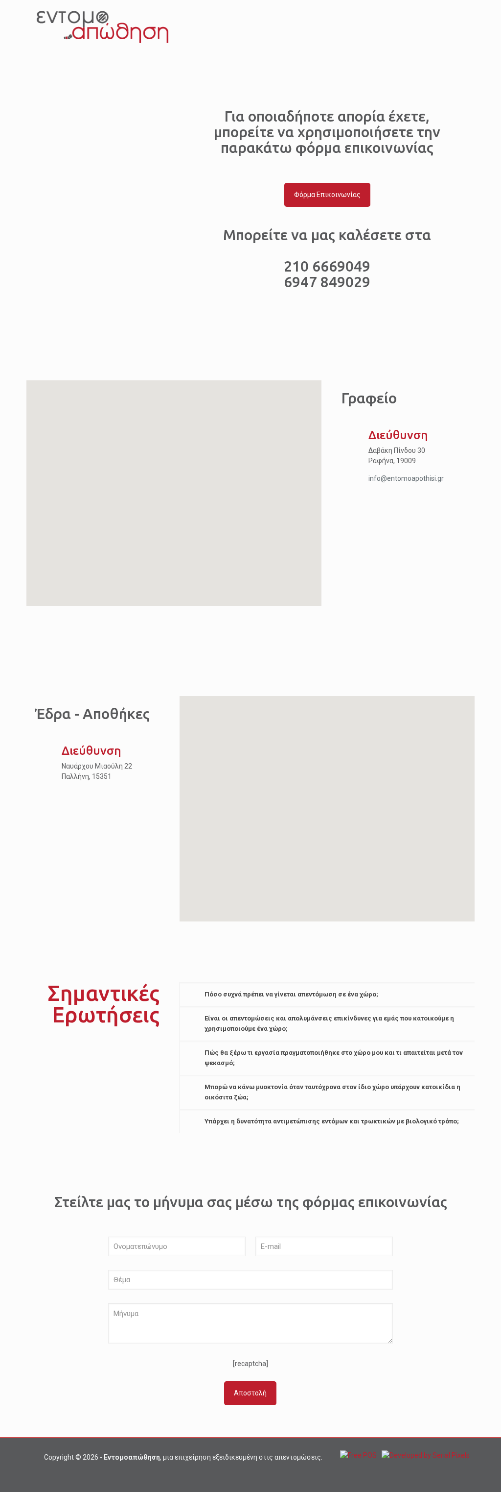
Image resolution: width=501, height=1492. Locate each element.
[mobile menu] (459, 27)
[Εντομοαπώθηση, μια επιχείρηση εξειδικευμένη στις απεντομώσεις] (102, 27)
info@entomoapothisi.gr (406, 478)
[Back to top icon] (454, 1472)
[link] (327, 994)
